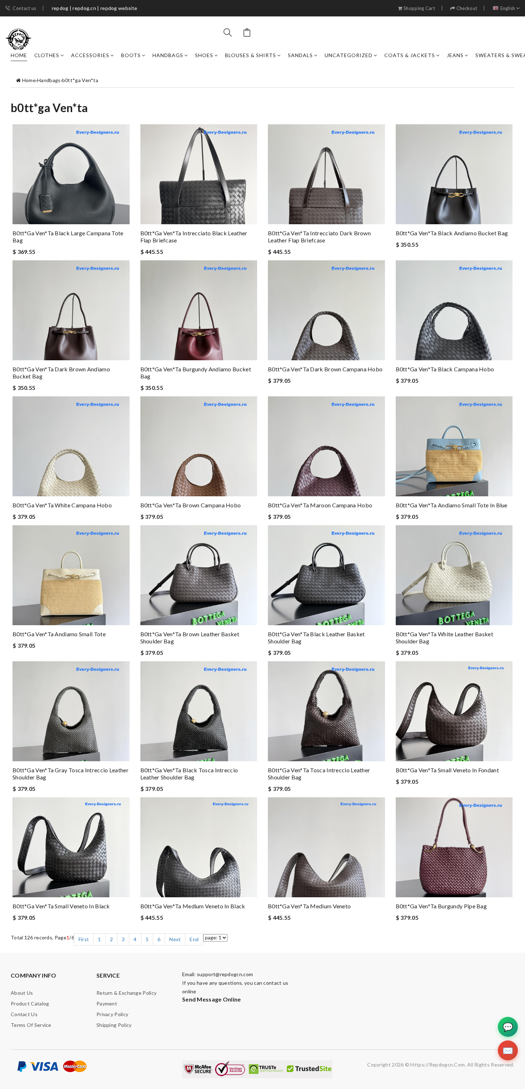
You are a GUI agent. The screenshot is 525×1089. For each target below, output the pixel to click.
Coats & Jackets (409, 55)
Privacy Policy (112, 1014)
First (84, 939)
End (194, 939)
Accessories (90, 55)
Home (19, 55)
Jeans (455, 55)
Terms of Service (31, 1025)
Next (175, 939)
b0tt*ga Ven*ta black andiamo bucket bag (452, 233)
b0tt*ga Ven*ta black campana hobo (445, 369)
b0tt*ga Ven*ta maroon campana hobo (320, 505)
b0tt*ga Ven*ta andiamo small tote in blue (452, 505)
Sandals (300, 55)
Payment (106, 1003)
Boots (131, 55)
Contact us (24, 8)
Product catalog (30, 1003)
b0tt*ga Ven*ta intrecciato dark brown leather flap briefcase (319, 237)
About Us (22, 993)
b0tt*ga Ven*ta (80, 80)
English (507, 8)
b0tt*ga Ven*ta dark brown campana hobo (325, 369)
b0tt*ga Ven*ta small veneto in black (61, 906)
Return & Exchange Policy (126, 993)
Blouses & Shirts (250, 55)
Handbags (167, 55)
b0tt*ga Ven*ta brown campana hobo (190, 505)
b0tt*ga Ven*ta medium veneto (309, 906)
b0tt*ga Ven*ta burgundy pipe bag (441, 906)
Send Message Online (211, 999)
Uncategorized (348, 55)
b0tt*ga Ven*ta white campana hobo (62, 505)
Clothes (46, 55)
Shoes (204, 55)
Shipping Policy (114, 1025)
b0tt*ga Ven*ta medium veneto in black (192, 906)
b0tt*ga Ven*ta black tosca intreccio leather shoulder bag (189, 774)
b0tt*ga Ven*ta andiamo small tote (59, 634)
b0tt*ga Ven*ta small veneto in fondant (447, 770)
